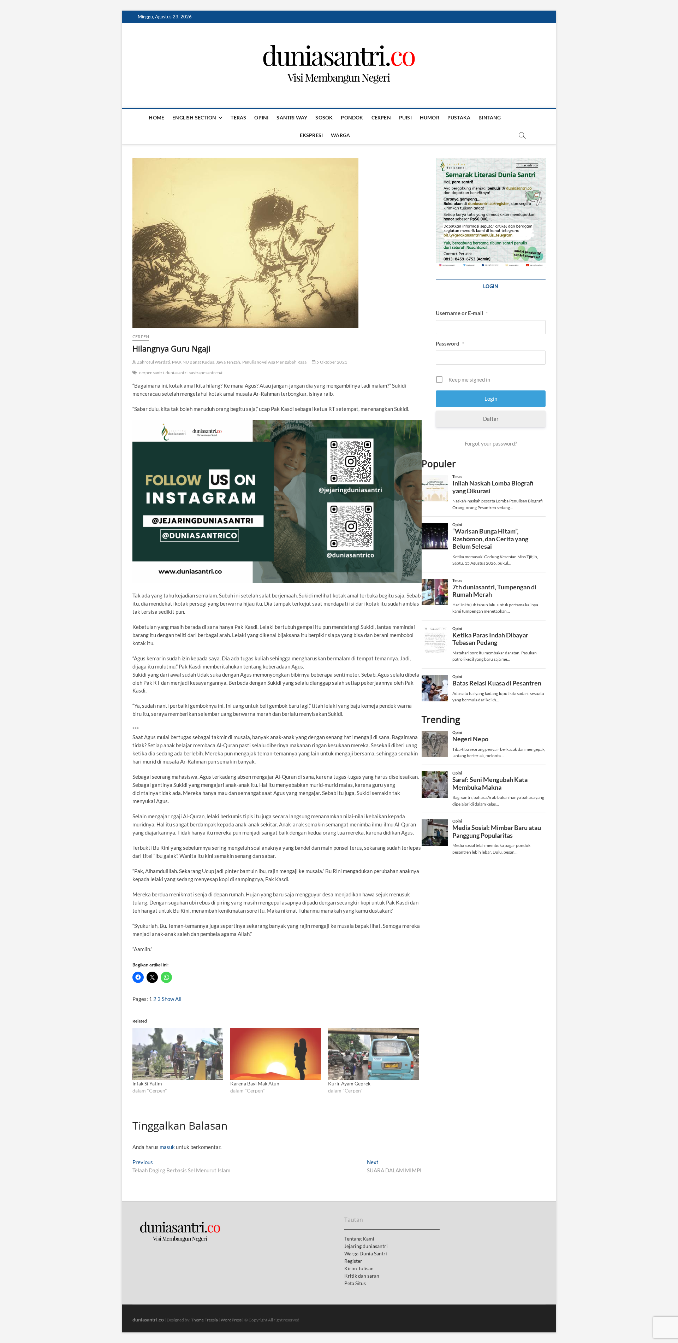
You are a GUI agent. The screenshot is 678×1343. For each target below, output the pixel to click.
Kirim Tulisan (359, 1268)
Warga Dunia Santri (365, 1253)
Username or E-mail (462, 313)
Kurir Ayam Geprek (349, 1083)
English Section (194, 117)
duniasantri (177, 372)
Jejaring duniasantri (366, 1246)
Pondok (352, 117)
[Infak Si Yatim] (177, 1054)
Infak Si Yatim (147, 1083)
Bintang (489, 117)
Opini (261, 117)
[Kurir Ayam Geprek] (373, 1054)
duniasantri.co (148, 1320)
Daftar (491, 419)
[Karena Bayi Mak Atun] (275, 1054)
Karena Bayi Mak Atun (254, 1083)
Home (156, 117)
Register (353, 1261)
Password (450, 343)
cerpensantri (151, 372)
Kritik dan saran (361, 1276)
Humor (429, 117)
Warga (340, 135)
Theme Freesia (204, 1320)
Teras (238, 117)
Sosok (324, 117)
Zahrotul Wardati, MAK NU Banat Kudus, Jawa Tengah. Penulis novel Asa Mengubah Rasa (221, 362)
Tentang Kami (359, 1239)
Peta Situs (355, 1283)
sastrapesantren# (205, 372)
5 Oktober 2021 (331, 362)
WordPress (231, 1320)
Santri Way (291, 117)
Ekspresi (311, 135)
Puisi (405, 117)
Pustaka (458, 117)
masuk (167, 1147)
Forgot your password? (491, 443)
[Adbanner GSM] (491, 162)
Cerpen (381, 117)
